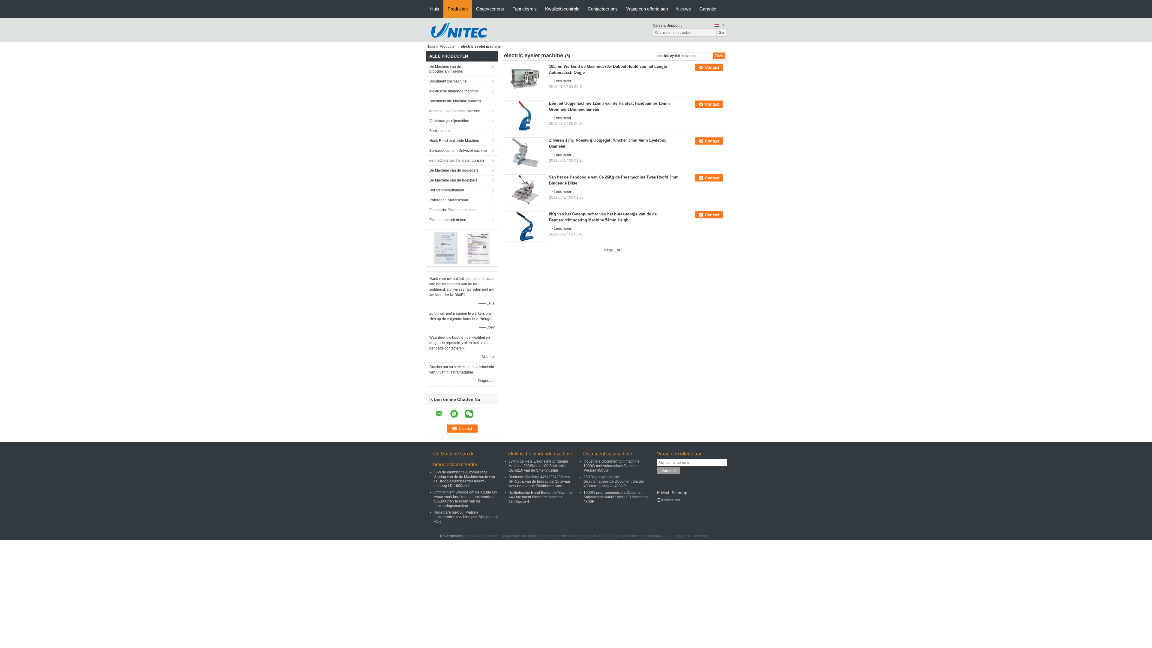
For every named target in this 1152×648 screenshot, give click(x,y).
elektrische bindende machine (453, 91)
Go (721, 32)
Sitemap (679, 492)
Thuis (430, 46)
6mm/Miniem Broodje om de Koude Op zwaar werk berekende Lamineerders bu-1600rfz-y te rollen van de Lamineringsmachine (465, 499)
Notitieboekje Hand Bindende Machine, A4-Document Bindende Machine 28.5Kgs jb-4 (540, 497)
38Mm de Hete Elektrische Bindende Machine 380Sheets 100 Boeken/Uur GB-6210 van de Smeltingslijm (538, 465)
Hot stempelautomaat (446, 190)
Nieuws (683, 8)
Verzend (669, 470)
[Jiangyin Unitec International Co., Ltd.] (459, 30)
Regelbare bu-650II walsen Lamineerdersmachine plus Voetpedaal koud (466, 517)
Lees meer (562, 81)
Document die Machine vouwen (455, 101)
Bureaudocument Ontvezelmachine (458, 150)
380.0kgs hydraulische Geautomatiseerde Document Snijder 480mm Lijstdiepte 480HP (614, 481)
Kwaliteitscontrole (562, 8)
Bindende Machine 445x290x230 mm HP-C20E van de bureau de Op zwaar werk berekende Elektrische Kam (539, 481)
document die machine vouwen (454, 111)
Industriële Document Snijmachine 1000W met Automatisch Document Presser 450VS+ (612, 465)
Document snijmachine (448, 81)
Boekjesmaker (441, 131)
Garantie (707, 8)
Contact (712, 67)
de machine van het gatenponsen (456, 160)
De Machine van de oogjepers (453, 170)
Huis (434, 8)
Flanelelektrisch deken (447, 220)
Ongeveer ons (490, 8)
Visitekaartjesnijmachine (449, 121)
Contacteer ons (603, 8)
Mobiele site (670, 500)
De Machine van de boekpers (453, 180)
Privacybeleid (451, 536)
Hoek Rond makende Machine (454, 141)
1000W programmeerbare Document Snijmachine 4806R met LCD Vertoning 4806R (616, 497)
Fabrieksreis (524, 8)
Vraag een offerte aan (647, 8)
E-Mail (663, 492)
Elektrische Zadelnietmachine (453, 210)
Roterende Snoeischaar (448, 200)
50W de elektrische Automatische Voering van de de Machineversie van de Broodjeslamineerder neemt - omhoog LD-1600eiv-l (464, 479)
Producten (458, 8)
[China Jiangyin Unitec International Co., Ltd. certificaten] (445, 248)
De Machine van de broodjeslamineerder (446, 69)
